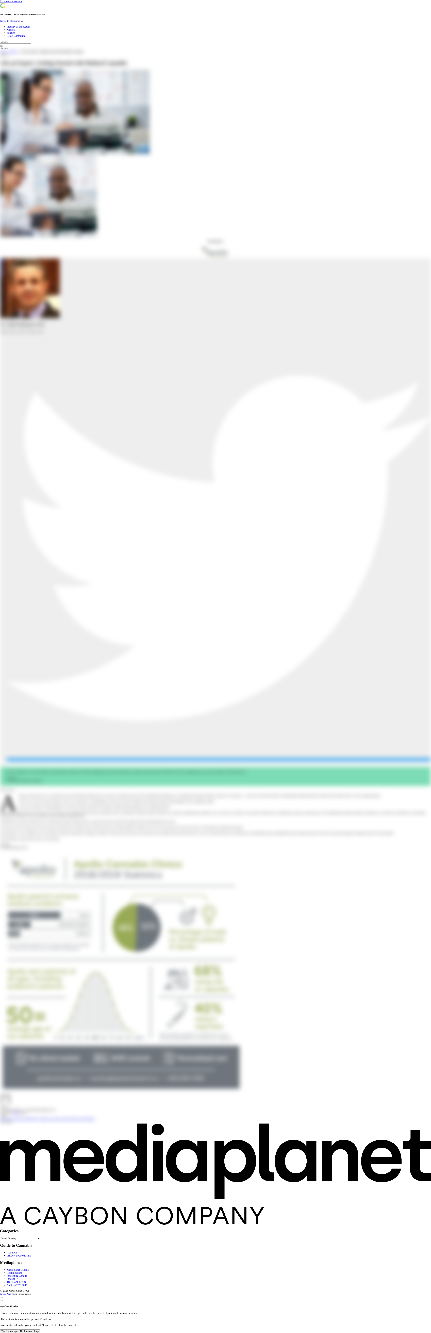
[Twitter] (219, 759)
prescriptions (88, 1118)
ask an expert (15, 1118)
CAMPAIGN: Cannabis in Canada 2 (42, 1118)
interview (76, 1118)
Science (11, 32)
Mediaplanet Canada (18, 1269)
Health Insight (14, 1272)
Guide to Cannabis (10, 21)
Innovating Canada (17, 1275)
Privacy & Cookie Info (19, 1255)
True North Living (16, 1281)
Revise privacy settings (22, 1294)
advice (4, 1118)
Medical (11, 29)
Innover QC (13, 1278)
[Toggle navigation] (22, 21)
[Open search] (1, 46)
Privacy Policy (6, 1294)
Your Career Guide (17, 1284)
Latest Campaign (16, 35)
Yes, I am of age (9, 1331)
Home (3, 51)
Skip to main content (11, 1)
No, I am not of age (29, 1331)
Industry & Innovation (18, 26)
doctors (66, 1118)
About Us (12, 1252)
